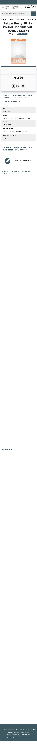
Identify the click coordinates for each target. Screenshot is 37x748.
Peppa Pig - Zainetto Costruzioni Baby (18, 701)
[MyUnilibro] (24, 7)
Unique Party (7, 125)
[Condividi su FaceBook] (13, 86)
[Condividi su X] (18, 86)
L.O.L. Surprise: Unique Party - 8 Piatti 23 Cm (18, 336)
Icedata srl (17, 737)
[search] (33, 13)
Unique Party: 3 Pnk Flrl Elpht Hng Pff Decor (18, 247)
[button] (33, 7)
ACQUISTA (19, 217)
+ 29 (4, 138)
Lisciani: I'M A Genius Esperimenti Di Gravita (18, 656)
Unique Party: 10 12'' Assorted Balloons (18, 425)
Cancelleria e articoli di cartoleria (15, 131)
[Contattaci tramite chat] (21, 7)
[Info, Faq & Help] (28, 7)
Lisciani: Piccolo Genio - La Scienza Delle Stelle (18, 478)
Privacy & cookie (25, 737)
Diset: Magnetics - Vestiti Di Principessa (18, 523)
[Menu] (2, 7)
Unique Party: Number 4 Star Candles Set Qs (18, 381)
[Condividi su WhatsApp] (23, 86)
